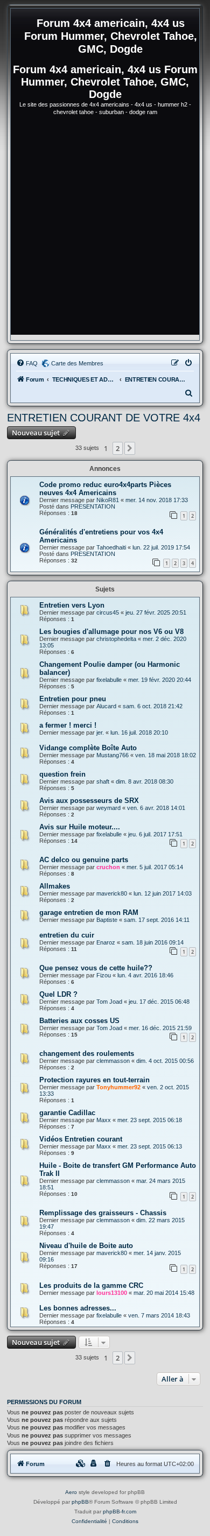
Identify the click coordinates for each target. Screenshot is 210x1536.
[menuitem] (27, 363)
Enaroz (105, 942)
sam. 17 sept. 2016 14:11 (157, 920)
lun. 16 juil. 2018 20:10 (139, 732)
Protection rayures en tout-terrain (94, 1080)
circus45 (107, 612)
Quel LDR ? (58, 994)
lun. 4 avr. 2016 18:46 (145, 975)
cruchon (108, 867)
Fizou (103, 975)
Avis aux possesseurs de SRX (89, 801)
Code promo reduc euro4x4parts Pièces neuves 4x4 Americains (105, 489)
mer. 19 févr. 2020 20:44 (159, 680)
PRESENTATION (93, 506)
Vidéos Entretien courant (80, 1139)
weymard (108, 808)
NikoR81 (107, 500)
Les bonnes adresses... (77, 1308)
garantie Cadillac (67, 1113)
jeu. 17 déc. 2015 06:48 (159, 1001)
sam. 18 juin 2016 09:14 (153, 942)
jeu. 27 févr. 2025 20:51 (155, 612)
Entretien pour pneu (72, 699)
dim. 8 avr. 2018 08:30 (144, 781)
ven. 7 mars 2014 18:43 (159, 1315)
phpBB (80, 1502)
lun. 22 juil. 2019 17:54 (161, 547)
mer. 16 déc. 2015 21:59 (160, 1028)
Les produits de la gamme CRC (91, 1285)
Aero (71, 1492)
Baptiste (106, 920)
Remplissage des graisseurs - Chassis (102, 1213)
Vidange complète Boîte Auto (88, 748)
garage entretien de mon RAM (88, 912)
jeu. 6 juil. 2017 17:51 (155, 834)
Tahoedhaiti (111, 547)
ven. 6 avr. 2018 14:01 (156, 808)
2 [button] (118, 448)
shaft (102, 781)
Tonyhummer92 (118, 1087)
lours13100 (111, 1293)
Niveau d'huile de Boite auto (86, 1246)
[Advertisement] (105, 230)
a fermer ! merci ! (67, 725)
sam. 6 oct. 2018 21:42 (153, 706)
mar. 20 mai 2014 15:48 (164, 1293)
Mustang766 (112, 755)
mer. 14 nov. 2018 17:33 (156, 500)
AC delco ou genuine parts (83, 860)
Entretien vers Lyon (71, 605)
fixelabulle (109, 680)
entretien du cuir (66, 935)
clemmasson (113, 1061)
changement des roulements (86, 1053)
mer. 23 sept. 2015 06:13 (149, 1146)
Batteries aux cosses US (79, 1021)
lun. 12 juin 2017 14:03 (163, 893)
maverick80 (111, 893)
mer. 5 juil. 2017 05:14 (155, 867)
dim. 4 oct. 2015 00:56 (165, 1061)
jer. (100, 732)
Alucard (106, 706)
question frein (62, 774)
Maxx (103, 1120)
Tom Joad (109, 1001)
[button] (129, 448)
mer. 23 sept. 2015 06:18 (149, 1120)
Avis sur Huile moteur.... (79, 827)
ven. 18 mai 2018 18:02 (165, 755)
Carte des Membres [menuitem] (77, 363)
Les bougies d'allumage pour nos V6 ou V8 (111, 632)
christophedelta (116, 639)
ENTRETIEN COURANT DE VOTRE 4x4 (103, 418)
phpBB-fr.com (119, 1511)
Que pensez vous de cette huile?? (95, 968)
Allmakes (54, 886)
